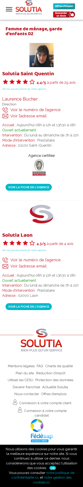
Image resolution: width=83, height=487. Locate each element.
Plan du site (25, 373)
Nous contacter (26, 394)
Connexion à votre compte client (44, 403)
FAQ (40, 366)
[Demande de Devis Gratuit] (65, 16)
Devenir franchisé (26, 387)
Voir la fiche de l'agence (28, 187)
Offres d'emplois (53, 394)
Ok (52, 468)
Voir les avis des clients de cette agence (24, 89)
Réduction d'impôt (50, 373)
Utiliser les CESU (20, 380)
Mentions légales (21, 366)
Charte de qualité (59, 366)
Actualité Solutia (55, 387)
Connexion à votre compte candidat (45, 413)
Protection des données (54, 380)
